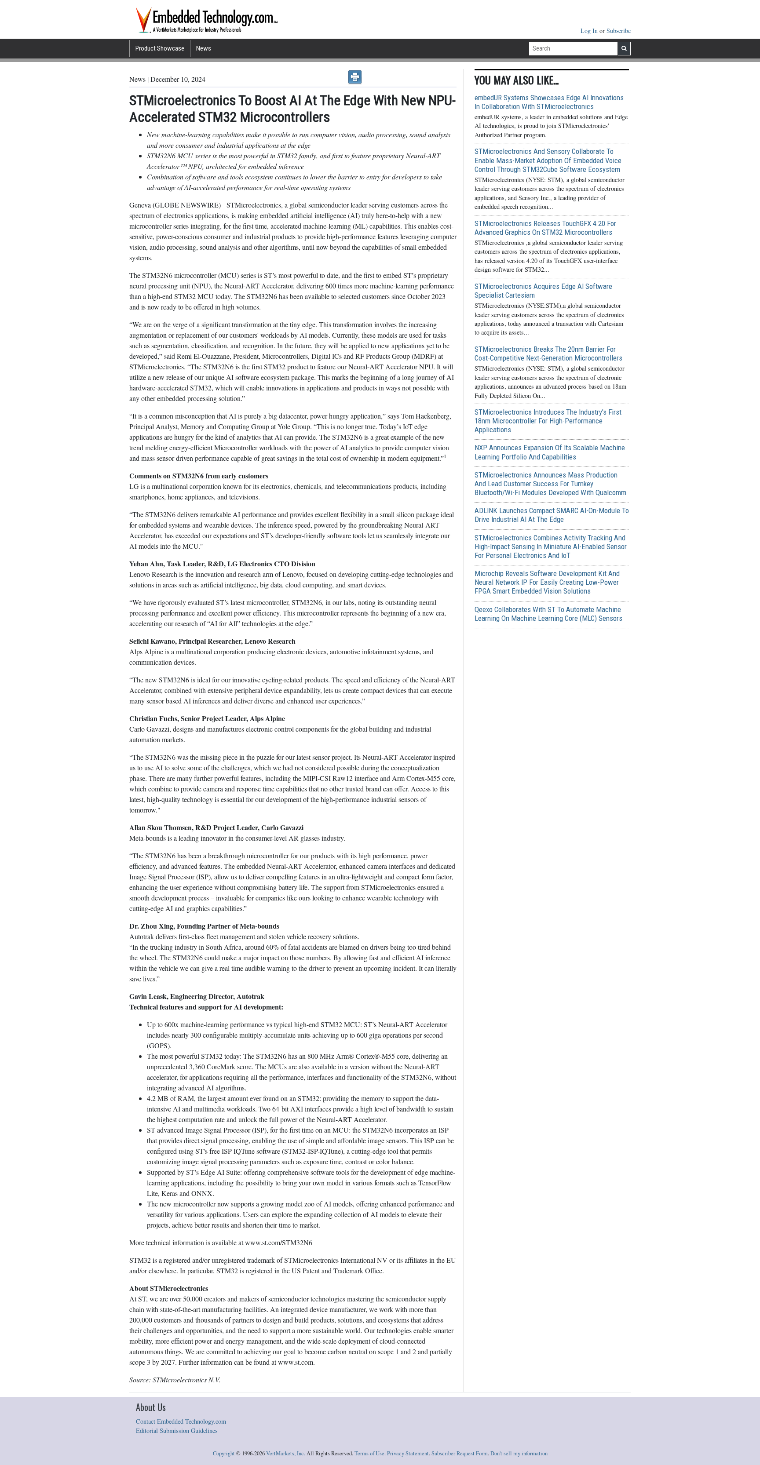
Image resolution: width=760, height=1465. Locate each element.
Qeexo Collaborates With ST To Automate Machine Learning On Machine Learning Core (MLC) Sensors (548, 614)
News (203, 48)
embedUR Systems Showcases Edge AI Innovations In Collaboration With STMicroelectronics (549, 102)
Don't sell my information (519, 1453)
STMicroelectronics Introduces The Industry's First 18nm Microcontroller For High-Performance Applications (548, 421)
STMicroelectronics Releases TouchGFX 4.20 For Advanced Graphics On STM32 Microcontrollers (545, 228)
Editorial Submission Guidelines (177, 1430)
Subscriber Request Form (459, 1453)
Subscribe (619, 30)
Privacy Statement (408, 1453)
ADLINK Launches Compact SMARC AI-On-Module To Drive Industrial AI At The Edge (552, 515)
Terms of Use (369, 1453)
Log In (590, 30)
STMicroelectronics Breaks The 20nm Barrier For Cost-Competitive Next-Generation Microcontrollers (548, 353)
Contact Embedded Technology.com (181, 1421)
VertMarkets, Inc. (285, 1453)
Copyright (224, 1453)
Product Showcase (159, 48)
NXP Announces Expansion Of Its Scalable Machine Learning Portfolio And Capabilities (550, 452)
